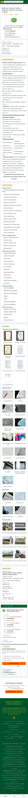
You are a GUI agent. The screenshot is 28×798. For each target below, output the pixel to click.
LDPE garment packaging (10, 290)
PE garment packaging (9, 301)
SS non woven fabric (9, 232)
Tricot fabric (7, 283)
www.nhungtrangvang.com (14, 727)
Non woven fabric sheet (10, 213)
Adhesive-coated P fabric (10, 312)
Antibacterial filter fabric (10, 253)
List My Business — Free (14, 691)
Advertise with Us (21, 731)
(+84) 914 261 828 (11, 779)
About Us (6, 736)
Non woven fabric (8, 208)
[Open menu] (26, 2)
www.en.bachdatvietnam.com (12, 37)
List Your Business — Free (8, 731)
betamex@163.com (9, 35)
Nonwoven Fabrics (6, 44)
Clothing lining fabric (9, 256)
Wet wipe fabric (8, 248)
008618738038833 (10, 618)
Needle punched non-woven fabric (12, 205)
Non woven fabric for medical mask (13, 210)
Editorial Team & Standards (17, 736)
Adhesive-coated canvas (10, 309)
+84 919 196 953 (10, 624)
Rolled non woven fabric (10, 219)
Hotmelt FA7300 (8, 314)
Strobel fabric (7, 275)
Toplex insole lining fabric (10, 280)
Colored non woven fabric (10, 197)
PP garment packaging (9, 304)
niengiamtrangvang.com (14, 725)
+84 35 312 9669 (10, 631)
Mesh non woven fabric (10, 202)
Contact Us (20, 738)
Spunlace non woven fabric (11, 230)
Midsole (6, 317)
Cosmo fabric (7, 258)
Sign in (18, 666)
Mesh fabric (7, 269)
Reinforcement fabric (9, 272)
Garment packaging (9, 288)
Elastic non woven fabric (10, 200)
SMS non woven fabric (9, 221)
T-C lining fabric (8, 277)
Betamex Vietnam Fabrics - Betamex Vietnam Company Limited (14, 2)
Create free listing (13, 663)
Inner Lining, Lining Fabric (13, 46)
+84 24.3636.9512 (7, 671)
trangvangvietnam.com (8, 723)
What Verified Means (10, 738)
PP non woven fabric (9, 216)
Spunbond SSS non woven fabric (12, 227)
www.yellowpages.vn (20, 723)
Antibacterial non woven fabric (12, 194)
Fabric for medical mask (10, 243)
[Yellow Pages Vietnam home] (2, 2)
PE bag (5, 296)
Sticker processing (8, 320)
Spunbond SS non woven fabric (12, 224)
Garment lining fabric (9, 264)
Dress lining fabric (8, 261)
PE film (5, 299)
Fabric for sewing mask (10, 245)
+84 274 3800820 (10, 31)
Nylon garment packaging (10, 293)
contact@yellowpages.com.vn (10, 672)
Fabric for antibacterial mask (11, 237)
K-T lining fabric (8, 267)
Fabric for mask (8, 240)
